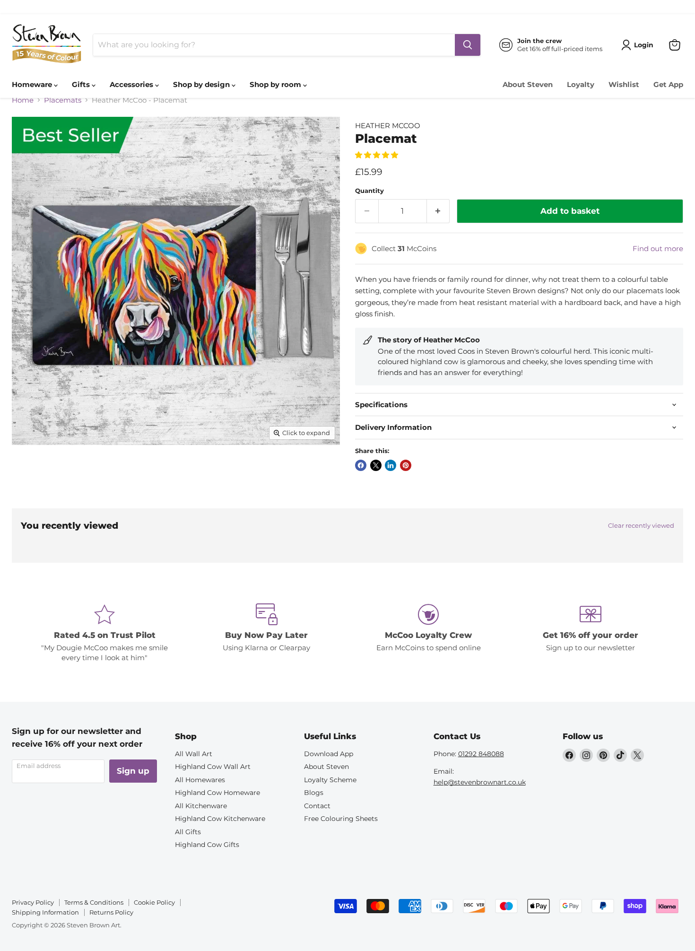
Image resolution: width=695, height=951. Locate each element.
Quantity (369, 190)
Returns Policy (111, 912)
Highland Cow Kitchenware (220, 818)
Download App (328, 754)
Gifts (82, 84)
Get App (668, 84)
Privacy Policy (33, 902)
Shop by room (276, 84)
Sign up (133, 771)
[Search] (467, 45)
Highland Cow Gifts (207, 844)
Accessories (132, 84)
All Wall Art (193, 754)
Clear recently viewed (641, 525)
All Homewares (200, 780)
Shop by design (202, 84)
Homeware (33, 84)
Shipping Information (45, 912)
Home (23, 100)
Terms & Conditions (93, 902)
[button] (377, 154)
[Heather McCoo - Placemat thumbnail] (29, 471)
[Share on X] (376, 465)
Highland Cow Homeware (217, 792)
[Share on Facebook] (360, 465)
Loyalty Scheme (330, 780)
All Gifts (188, 832)
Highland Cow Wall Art (213, 766)
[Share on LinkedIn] (390, 465)
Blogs (313, 792)
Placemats (62, 100)
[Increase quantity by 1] (438, 211)
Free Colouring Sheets (341, 818)
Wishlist (623, 84)
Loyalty (580, 84)
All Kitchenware (201, 806)
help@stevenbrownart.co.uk (480, 782)
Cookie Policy (154, 902)
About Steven (528, 84)
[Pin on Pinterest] (405, 465)
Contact (317, 806)
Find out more (658, 248)
